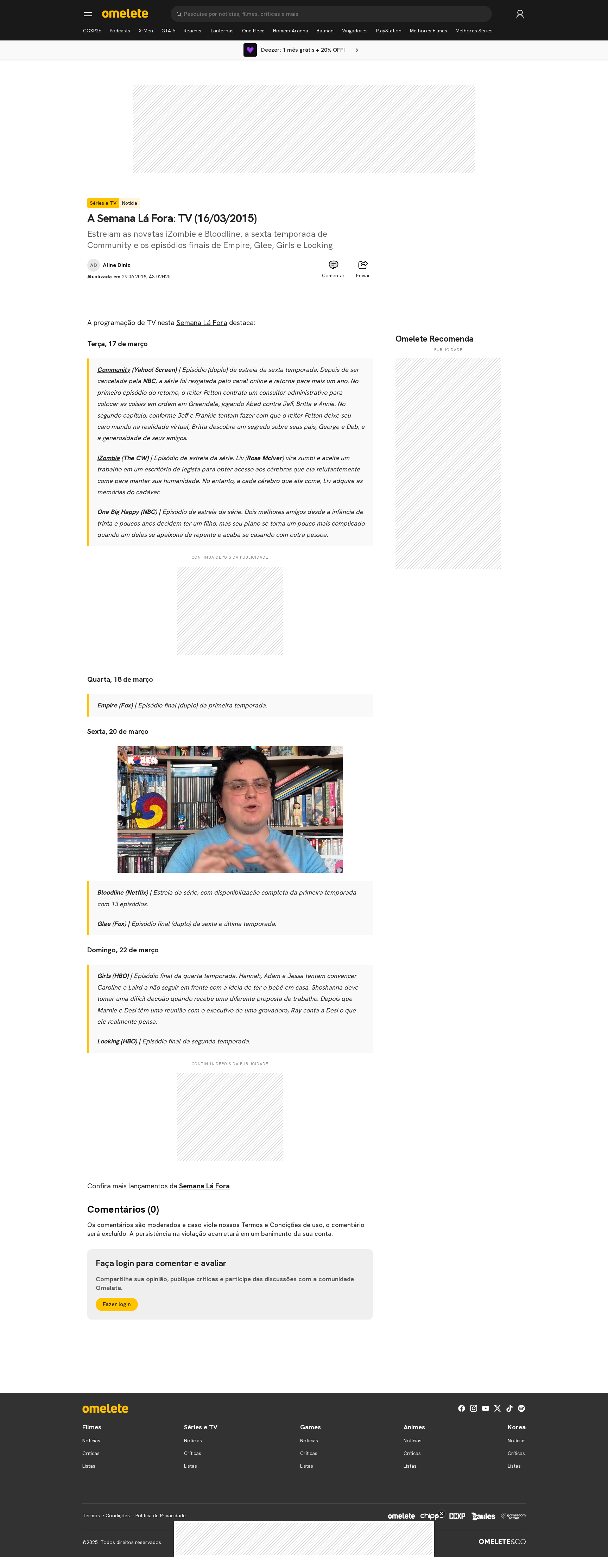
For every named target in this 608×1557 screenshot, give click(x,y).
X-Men (146, 30)
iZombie (108, 458)
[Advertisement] (230, 296)
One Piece (253, 30)
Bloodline (110, 892)
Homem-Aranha (290, 30)
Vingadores (355, 30)
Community (113, 370)
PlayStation (388, 30)
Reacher (193, 30)
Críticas (91, 1453)
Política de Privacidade (160, 1515)
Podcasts (120, 30)
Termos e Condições (106, 1515)
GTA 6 (168, 30)
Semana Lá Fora (201, 322)
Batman (325, 30)
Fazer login (117, 1304)
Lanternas (222, 30)
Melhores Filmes (428, 30)
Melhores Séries (474, 30)
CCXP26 (92, 30)
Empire (107, 705)
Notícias (91, 1440)
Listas (88, 1466)
